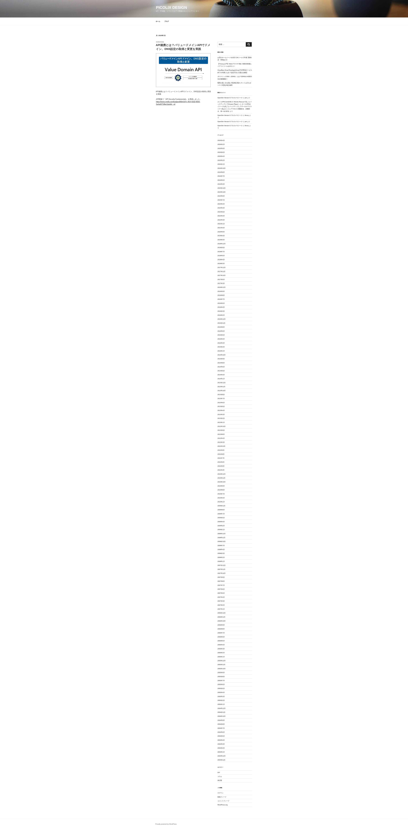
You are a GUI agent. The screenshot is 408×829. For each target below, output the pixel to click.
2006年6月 (221, 637)
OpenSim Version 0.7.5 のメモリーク (229, 98)
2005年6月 (221, 684)
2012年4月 (221, 438)
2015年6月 (221, 331)
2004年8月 (221, 724)
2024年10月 (221, 168)
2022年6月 (221, 212)
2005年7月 (221, 680)
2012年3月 (221, 442)
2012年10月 (221, 426)
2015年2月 (221, 347)
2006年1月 (221, 657)
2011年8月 (221, 454)
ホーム (158, 21)
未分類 (219, 780)
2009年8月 (221, 510)
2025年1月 (221, 164)
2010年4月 (221, 498)
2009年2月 (221, 526)
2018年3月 (221, 263)
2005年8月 (221, 676)
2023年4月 (221, 204)
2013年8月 (221, 394)
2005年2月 (221, 700)
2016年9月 (221, 291)
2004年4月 (221, 740)
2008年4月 (221, 549)
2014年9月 (221, 359)
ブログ (166, 21)
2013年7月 (221, 398)
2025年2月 (221, 160)
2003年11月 (221, 760)
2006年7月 (221, 633)
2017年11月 (221, 271)
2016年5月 (221, 303)
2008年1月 (221, 561)
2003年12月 (221, 756)
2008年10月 (221, 541)
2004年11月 (221, 712)
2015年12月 (221, 319)
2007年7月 (221, 585)
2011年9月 (221, 450)
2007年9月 (221, 577)
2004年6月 (221, 732)
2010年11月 (221, 478)
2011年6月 (221, 462)
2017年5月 (221, 279)
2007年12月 (221, 565)
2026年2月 (221, 144)
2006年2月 (221, 653)
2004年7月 (221, 728)
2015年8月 (221, 327)
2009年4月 (221, 521)
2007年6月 (221, 589)
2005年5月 (221, 688)
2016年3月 (221, 311)
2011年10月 (221, 446)
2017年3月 (221, 283)
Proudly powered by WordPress (166, 824)
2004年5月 (221, 736)
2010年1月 (221, 502)
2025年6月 (221, 152)
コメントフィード (223, 801)
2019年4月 (221, 236)
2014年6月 (221, 367)
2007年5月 (221, 593)
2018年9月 (221, 247)
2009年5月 (221, 518)
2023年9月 (221, 196)
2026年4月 (221, 140)
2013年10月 (221, 390)
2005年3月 (221, 696)
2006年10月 (221, 621)
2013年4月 (221, 410)
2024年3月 (221, 184)
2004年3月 (221, 744)
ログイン (220, 793)
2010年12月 (221, 474)
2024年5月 (221, 180)
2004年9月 (221, 720)
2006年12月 (221, 613)
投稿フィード (221, 797)
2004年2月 (221, 748)
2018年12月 (221, 244)
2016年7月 (221, 299)
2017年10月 (221, 275)
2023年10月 (221, 192)
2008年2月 (221, 557)
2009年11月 (221, 506)
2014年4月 (221, 375)
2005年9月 (221, 672)
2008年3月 (221, 553)
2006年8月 (221, 629)
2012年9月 (221, 430)
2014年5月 (221, 371)
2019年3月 (221, 240)
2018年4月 (221, 259)
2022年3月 (221, 220)
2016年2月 (221, 315)
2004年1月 (221, 752)
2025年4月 (221, 156)
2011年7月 (221, 458)
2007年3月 (221, 601)
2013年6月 (221, 402)
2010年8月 (221, 490)
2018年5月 (221, 255)
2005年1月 (221, 704)
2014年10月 (221, 355)
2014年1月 (221, 379)
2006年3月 (221, 649)
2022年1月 (221, 224)
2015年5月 (221, 335)
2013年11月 (221, 386)
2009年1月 (221, 529)
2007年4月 (221, 597)
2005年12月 (221, 661)
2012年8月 (221, 434)
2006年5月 (221, 641)
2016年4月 (221, 307)
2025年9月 (221, 148)
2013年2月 (221, 418)
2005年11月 (221, 664)
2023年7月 (221, 200)
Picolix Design (171, 7)
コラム (219, 776)
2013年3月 (221, 414)
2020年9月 (221, 232)
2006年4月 (221, 645)
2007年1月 (221, 609)
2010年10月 (221, 482)
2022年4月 (221, 216)
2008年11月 (221, 537)
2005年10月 (221, 668)
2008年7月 (221, 545)
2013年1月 (221, 422)
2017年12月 (221, 267)
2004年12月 (221, 708)
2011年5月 (221, 466)
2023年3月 (221, 208)
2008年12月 (221, 533)
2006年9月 (221, 625)
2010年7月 (221, 494)
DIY (218, 772)
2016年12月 (221, 287)
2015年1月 (221, 351)
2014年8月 (221, 363)
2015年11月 (221, 323)
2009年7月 (221, 514)
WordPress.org (222, 805)
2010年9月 (221, 486)
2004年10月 (221, 716)
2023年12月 (221, 188)
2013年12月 (221, 383)
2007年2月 (221, 605)
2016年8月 (221, 295)
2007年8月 (221, 581)
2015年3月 (221, 343)
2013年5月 (221, 406)
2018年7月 (221, 251)
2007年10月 (221, 573)
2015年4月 (221, 339)
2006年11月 (221, 617)
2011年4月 (221, 470)
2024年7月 (221, 176)
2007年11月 (221, 569)
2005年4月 (221, 692)
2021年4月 (221, 228)
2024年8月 (221, 172)
